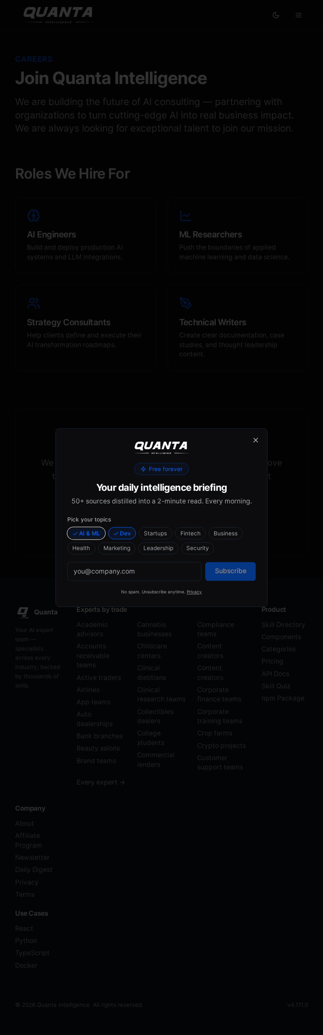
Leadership (158, 548)
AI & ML (89, 533)
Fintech (190, 533)
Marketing (116, 548)
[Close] (255, 440)
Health (81, 548)
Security (197, 548)
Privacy (194, 591)
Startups (155, 533)
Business (226, 533)
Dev (125, 533)
